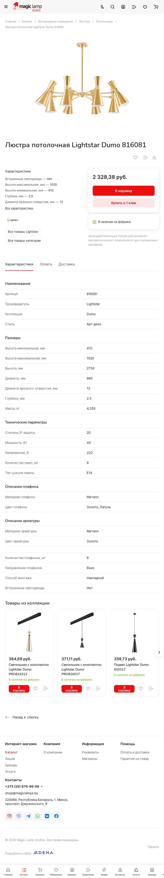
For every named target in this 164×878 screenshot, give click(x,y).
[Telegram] (28, 816)
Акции (10, 759)
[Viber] (19, 816)
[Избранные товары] (145, 6)
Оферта (153, 847)
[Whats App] (37, 816)
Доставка (67, 264)
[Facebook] (56, 816)
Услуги (10, 771)
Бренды (11, 765)
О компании (53, 752)
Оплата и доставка (134, 752)
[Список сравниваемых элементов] (134, 6)
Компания (52, 744)
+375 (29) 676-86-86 (22, 786)
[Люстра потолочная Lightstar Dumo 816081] (82, 84)
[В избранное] (135, 157)
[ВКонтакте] (47, 816)
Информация (93, 744)
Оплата (46, 264)
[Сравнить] (145, 157)
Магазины (89, 759)
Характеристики (19, 264)
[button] (159, 652)
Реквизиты (90, 752)
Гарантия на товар (134, 759)
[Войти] (123, 6)
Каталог (11, 752)
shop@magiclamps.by (21, 793)
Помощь (127, 744)
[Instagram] (9, 816)
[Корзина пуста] (156, 6)
